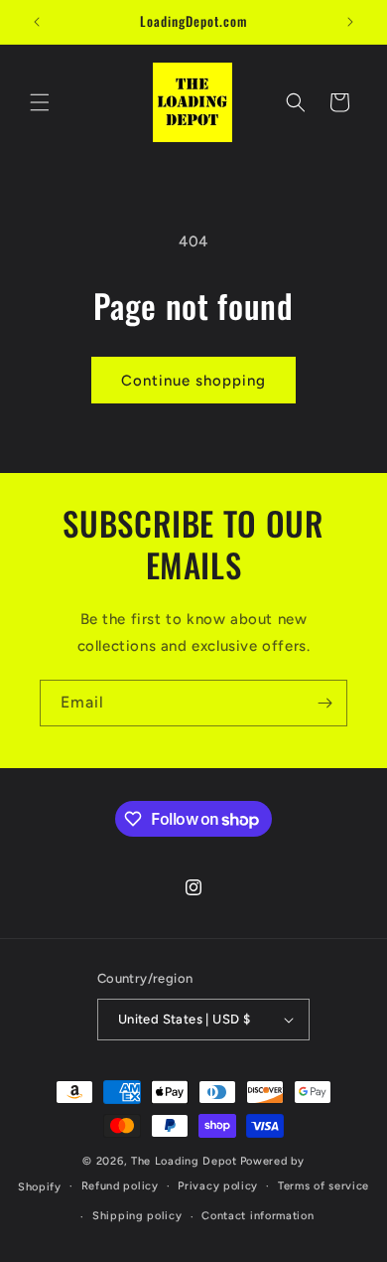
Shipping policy (137, 1215)
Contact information (257, 1215)
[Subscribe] (324, 703)
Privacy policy (218, 1186)
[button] (40, 102)
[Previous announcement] (37, 22)
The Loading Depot (184, 1161)
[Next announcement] (350, 22)
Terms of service (323, 1186)
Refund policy (120, 1186)
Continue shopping (193, 381)
